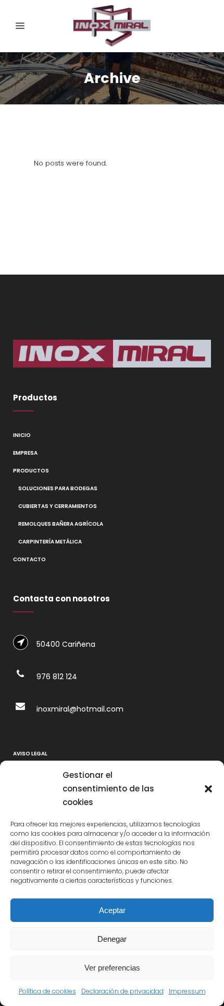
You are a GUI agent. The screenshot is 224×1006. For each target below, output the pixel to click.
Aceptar (112, 910)
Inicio (22, 435)
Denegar (112, 938)
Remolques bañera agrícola (60, 524)
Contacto (29, 559)
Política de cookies (47, 991)
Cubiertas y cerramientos (57, 506)
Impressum (187, 991)
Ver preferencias (112, 967)
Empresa (25, 453)
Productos (31, 471)
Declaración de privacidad (122, 991)
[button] (208, 789)
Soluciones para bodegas (57, 488)
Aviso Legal (30, 754)
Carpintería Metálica (50, 542)
